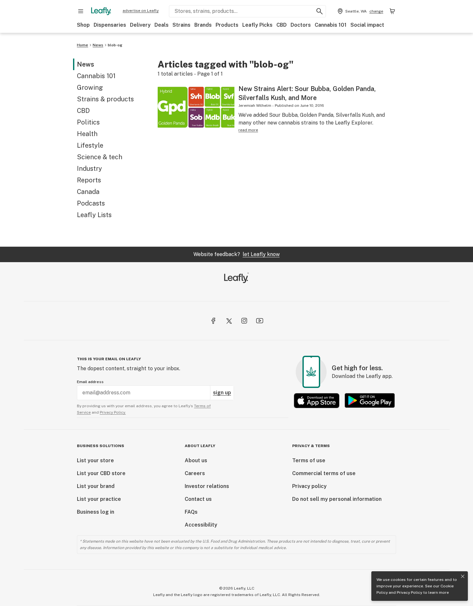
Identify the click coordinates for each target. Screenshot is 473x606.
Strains (181, 25)
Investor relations (207, 486)
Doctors (301, 25)
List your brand (96, 486)
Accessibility (201, 525)
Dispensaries (110, 25)
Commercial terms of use (324, 473)
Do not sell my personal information (337, 499)
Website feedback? (236, 254)
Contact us (198, 499)
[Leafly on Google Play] (370, 400)
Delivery (140, 25)
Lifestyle (90, 145)
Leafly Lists (94, 215)
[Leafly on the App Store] (316, 400)
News (98, 45)
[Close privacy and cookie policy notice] (462, 576)
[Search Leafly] (319, 11)
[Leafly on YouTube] (259, 321)
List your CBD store (101, 473)
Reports (89, 180)
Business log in (95, 512)
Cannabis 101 (331, 25)
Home (82, 45)
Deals (161, 25)
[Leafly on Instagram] (244, 321)
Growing (90, 87)
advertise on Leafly (141, 10)
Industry (89, 168)
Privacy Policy (409, 592)
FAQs (191, 512)
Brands (203, 25)
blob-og (115, 45)
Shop (83, 25)
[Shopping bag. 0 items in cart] (392, 11)
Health (87, 134)
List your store (95, 460)
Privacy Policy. (113, 412)
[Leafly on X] (228, 321)
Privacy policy (309, 486)
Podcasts (91, 203)
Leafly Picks (257, 25)
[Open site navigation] (81, 11)
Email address (90, 382)
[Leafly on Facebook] (213, 320)
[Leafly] (101, 11)
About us (196, 460)
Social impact (367, 25)
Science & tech (99, 157)
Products (227, 25)
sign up (222, 393)
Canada (88, 192)
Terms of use (308, 460)
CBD (281, 25)
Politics (88, 122)
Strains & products (105, 99)
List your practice (99, 499)
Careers (195, 473)
